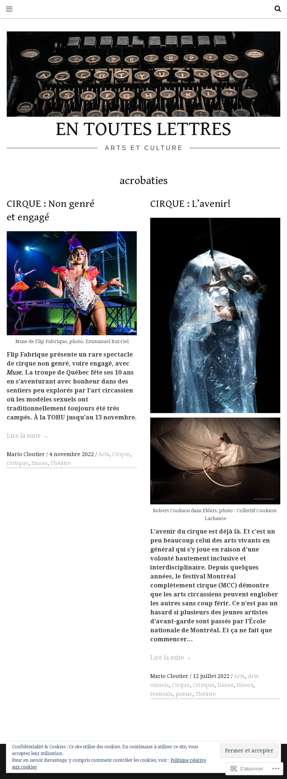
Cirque (121, 454)
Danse (39, 463)
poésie (184, 694)
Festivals (161, 694)
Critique (17, 463)
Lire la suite (27, 435)
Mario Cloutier (26, 454)
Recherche (275, 8)
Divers (245, 685)
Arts (103, 454)
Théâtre (60, 463)
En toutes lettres (143, 129)
